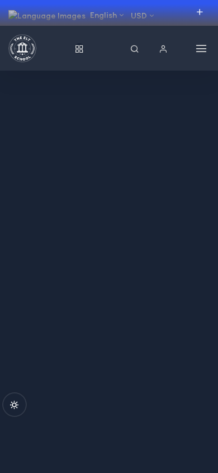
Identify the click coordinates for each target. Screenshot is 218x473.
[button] (163, 48)
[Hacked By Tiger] (38, 48)
